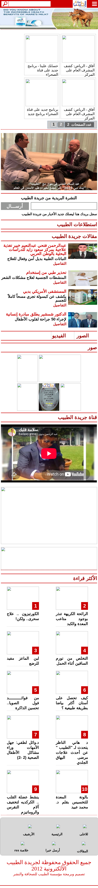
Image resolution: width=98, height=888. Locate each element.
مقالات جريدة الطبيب (74, 236)
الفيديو (59, 335)
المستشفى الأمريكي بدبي (44, 291)
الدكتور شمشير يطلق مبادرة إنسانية (36, 314)
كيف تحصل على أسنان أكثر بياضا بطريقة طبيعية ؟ (72, 703)
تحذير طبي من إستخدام (46, 272)
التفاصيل (59, 263)
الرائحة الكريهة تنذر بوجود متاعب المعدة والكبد (72, 619)
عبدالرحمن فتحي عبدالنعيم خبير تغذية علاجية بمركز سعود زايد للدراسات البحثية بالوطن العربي (34, 249)
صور (92, 347)
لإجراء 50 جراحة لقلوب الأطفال (40, 319)
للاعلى (84, 834)
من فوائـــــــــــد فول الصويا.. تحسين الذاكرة (23, 703)
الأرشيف (28, 834)
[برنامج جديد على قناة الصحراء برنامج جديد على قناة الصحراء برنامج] (42, 105)
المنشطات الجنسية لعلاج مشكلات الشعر (33, 277)
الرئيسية (57, 834)
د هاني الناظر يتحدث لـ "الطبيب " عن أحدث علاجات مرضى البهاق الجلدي (72, 752)
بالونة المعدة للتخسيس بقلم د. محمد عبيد (72, 802)
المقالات (82, 851)
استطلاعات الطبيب (77, 224)
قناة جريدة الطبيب (77, 417)
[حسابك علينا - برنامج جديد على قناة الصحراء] (42, 61)
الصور (83, 335)
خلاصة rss (21, 850)
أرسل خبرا (53, 850)
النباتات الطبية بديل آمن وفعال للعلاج (36, 259)
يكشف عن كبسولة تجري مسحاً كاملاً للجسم (37, 298)
